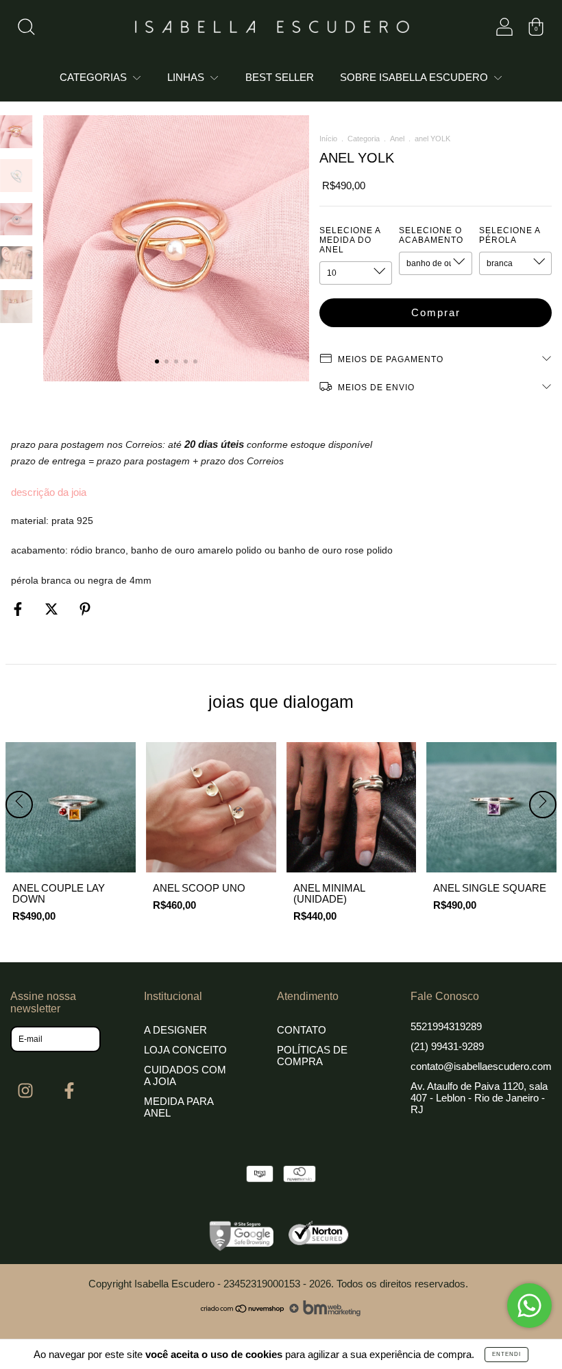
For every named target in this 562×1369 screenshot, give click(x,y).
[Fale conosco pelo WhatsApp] (529, 1305)
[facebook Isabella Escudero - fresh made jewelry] (69, 1090)
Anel (397, 138)
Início (328, 138)
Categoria (363, 138)
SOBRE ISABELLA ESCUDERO (415, 77)
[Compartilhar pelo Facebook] (19, 609)
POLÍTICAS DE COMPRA (312, 1055)
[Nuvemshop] (243, 1312)
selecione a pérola (509, 235)
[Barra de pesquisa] (26, 30)
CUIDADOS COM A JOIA (185, 1075)
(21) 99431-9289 (447, 1046)
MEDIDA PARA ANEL (178, 1107)
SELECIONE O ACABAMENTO (431, 235)
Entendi (506, 1354)
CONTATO (301, 1030)
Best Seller (279, 77)
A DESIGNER (175, 1030)
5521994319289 (446, 1026)
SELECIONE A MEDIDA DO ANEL (349, 240)
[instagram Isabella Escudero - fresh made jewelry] (27, 1090)
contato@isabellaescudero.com (481, 1066)
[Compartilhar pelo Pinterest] (85, 609)
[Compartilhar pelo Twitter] (53, 609)
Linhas (187, 77)
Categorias (95, 77)
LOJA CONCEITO (185, 1050)
